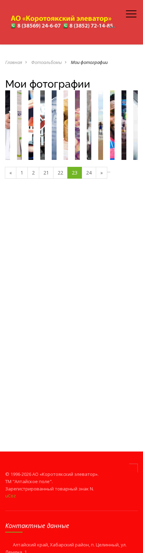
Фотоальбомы (46, 62)
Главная (13, 62)
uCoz (10, 496)
